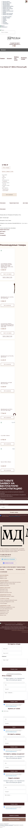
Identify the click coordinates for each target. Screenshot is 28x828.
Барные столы (3, 576)
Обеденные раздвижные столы (7, 607)
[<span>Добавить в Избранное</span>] (7, 256)
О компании (5, 23)
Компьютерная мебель (8, 6)
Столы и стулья (6, 9)
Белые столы (3, 615)
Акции (4, 21)
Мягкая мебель (6, 1)
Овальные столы (4, 613)
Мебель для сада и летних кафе (7, 583)
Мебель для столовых (8, 8)
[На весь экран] (3, 826)
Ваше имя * (2, 499)
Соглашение (25, 632)
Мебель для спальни (7, 14)
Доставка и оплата (7, 16)
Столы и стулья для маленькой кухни (8, 600)
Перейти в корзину (14, 815)
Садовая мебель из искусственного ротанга (10, 582)
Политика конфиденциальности (20, 630)
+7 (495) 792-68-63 (14, 43)
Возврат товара (6, 17)
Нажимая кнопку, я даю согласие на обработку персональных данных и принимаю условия (15, 516)
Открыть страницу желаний (6, 825)
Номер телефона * (4, 504)
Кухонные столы (4, 589)
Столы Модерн (3, 603)
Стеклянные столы (4, 612)
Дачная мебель (6, 5)
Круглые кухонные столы (6, 592)
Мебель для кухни (7, 7)
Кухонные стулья (4, 590)
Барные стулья (3, 578)
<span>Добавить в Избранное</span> (13, 249)
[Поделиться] (1, 826)
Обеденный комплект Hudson (7, 596)
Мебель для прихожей (8, 11)
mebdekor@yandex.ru (14, 44)
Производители (20, 569)
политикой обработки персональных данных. (14, 674)
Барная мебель (6, 3)
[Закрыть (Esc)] (0, 826)
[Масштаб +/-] (4, 826)
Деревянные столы (4, 610)
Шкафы (4, 12)
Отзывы (4, 18)
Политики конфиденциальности (14, 516)
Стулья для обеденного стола (7, 601)
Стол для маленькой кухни (6, 608)
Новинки (5, 20)
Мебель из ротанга (4, 585)
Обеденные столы (7, 2)
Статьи (2, 569)
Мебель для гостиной (8, 13)
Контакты (5, 22)
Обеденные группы (5, 594)
